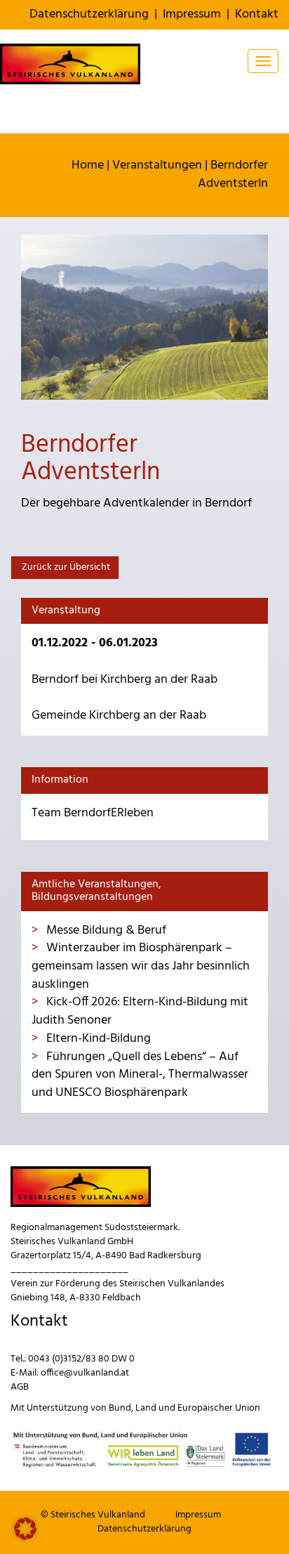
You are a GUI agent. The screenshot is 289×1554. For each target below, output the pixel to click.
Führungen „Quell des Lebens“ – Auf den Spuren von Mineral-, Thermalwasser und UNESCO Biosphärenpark (140, 1075)
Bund (120, 1408)
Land (145, 1408)
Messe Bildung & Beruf (104, 930)
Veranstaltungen (157, 165)
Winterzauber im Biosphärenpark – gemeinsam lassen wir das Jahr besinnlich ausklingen (141, 966)
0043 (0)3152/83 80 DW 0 (81, 1359)
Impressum (192, 14)
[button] (25, 1528)
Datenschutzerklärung (89, 14)
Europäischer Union (218, 1408)
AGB (20, 1387)
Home (88, 165)
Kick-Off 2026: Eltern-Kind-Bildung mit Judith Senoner (140, 1011)
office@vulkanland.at (85, 1373)
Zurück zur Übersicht (65, 567)
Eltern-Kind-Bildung (97, 1039)
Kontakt (256, 14)
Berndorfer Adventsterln (233, 174)
